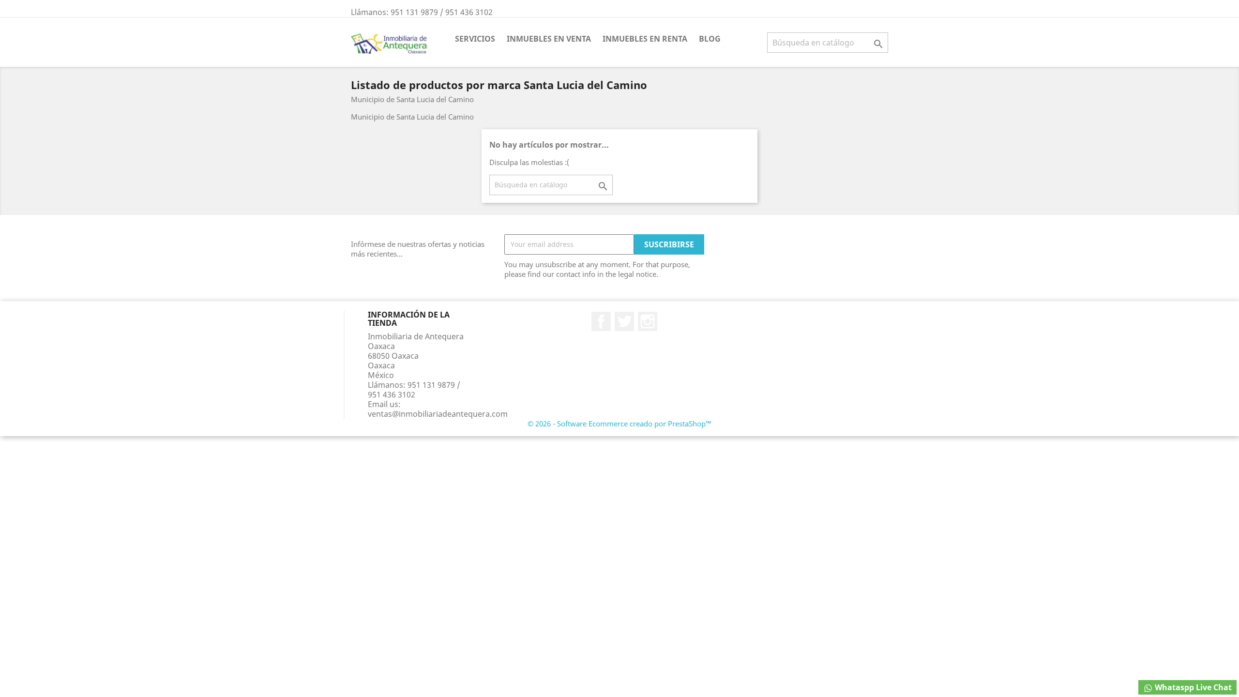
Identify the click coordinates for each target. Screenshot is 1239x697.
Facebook (601, 321)
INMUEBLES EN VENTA (549, 38)
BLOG (710, 38)
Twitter (624, 321)
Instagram (647, 321)
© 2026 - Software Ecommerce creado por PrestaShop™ (619, 423)
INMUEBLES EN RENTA (645, 38)
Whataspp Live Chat (1192, 687)
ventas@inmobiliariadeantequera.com (438, 414)
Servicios (475, 38)
